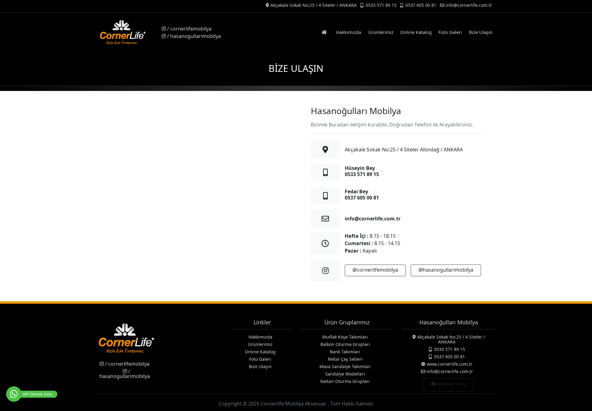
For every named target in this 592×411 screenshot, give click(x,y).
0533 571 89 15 (380, 5)
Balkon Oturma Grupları (345, 344)
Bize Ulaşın (480, 32)
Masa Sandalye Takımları (345, 366)
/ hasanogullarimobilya (193, 36)
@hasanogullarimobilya (445, 269)
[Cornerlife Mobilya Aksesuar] (126, 32)
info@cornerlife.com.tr (373, 218)
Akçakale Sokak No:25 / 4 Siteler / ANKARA (313, 5)
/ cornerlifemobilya (189, 28)
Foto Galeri (450, 32)
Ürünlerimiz (380, 32)
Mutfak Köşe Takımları (345, 337)
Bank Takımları (345, 352)
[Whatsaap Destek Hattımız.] (14, 394)
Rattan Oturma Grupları (345, 381)
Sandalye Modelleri (345, 374)
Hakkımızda (348, 32)
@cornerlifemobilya (375, 269)
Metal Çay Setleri (345, 359)
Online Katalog (416, 32)
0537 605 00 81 (420, 5)
